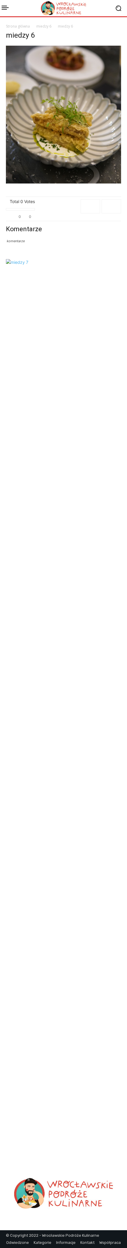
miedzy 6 (43, 26)
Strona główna (18, 26)
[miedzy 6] (63, 181)
